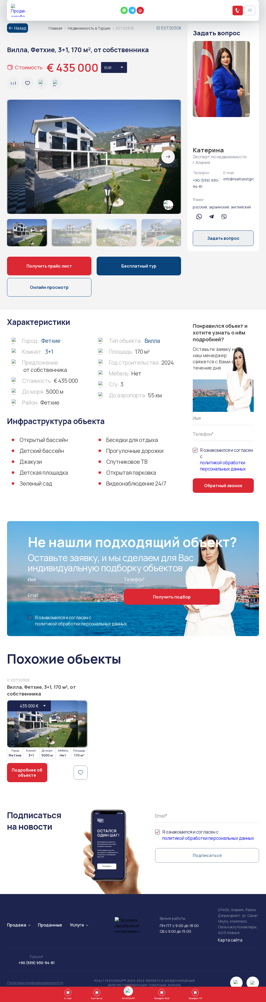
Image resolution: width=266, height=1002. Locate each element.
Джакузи (30, 461)
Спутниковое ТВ (127, 461)
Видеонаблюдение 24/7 (136, 483)
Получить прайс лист (49, 266)
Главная (55, 28)
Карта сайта (230, 940)
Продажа (16, 925)
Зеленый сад (35, 483)
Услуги (77, 925)
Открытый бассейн (43, 440)
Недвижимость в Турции (89, 28)
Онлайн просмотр (49, 287)
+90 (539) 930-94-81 (206, 183)
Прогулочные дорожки (134, 450)
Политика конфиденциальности (35, 982)
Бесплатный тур (138, 266)
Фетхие (50, 340)
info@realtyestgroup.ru (238, 178)
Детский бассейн (41, 450)
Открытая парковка (131, 472)
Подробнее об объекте (27, 772)
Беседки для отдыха (132, 440)
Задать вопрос (223, 238)
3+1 (49, 351)
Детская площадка (43, 472)
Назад (20, 28)
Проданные (50, 925)
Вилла (152, 340)
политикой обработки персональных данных (223, 466)
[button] (168, 156)
